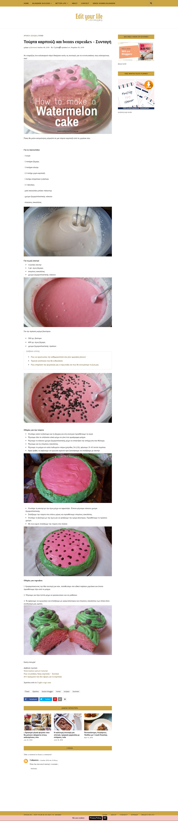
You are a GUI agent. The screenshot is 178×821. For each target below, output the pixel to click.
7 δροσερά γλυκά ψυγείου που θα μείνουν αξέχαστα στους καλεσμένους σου (37, 734)
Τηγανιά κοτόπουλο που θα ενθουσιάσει (47, 361)
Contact (123, 815)
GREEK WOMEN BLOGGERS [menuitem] (104, 3)
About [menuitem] (74, 3)
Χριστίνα (36, 691)
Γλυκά (40, 36)
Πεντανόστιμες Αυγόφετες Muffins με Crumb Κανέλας (95, 733)
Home (104, 815)
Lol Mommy (56, 815)
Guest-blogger (47, 691)
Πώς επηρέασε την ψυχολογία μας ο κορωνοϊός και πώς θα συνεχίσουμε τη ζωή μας (65, 365)
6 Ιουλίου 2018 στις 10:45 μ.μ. (49, 760)
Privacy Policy (147, 815)
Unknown (34, 760)
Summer (76, 691)
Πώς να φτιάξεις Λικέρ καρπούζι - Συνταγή (41, 674)
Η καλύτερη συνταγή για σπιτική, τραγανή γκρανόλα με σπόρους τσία (67, 734)
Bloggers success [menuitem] (41, 3)
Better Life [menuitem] (60, 3)
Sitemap (134, 815)
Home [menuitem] (26, 3)
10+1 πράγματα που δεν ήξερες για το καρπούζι (43, 677)
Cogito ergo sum (44, 682)
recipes (66, 691)
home (58, 691)
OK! (104, 818)
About (113, 815)
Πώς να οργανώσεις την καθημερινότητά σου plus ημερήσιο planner (58, 357)
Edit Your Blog (40, 815)
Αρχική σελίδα (30, 36)
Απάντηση (34, 768)
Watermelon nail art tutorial (36, 671)
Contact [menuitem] (85, 3)
